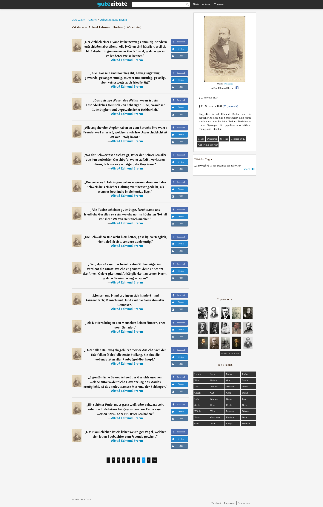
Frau (244, 398)
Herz (212, 405)
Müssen (230, 411)
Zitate (196, 4)
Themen (219, 4)
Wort (244, 417)
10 (154, 460)
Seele (197, 405)
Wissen (245, 411)
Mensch (230, 374)
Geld (196, 423)
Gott (228, 380)
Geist (244, 405)
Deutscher (212, 138)
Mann (201, 138)
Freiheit (230, 417)
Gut (212, 392)
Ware (212, 411)
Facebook (216, 503)
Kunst (197, 417)
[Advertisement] (225, 236)
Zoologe (224, 138)
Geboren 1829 (238, 138)
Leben (197, 374)
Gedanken (215, 417)
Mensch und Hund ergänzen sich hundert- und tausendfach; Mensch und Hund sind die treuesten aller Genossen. (125, 300)
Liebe (245, 374)
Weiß (213, 423)
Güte (196, 398)
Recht (229, 405)
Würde (197, 411)
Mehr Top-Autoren (230, 353)
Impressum (229, 503)
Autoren (206, 4)
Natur (229, 398)
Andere (214, 386)
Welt (196, 380)
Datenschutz (244, 503)
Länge (229, 423)
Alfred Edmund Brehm (127, 60)
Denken (246, 423)
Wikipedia (228, 84)
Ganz (228, 392)
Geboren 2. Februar (208, 144)
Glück (197, 392)
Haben (213, 380)
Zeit (196, 386)
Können (214, 398)
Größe (245, 386)
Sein (212, 374)
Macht (245, 380)
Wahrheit (230, 386)
